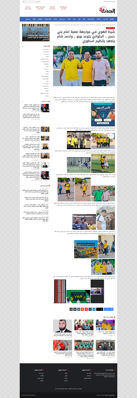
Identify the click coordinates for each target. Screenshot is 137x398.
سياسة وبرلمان (90, 19)
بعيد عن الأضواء (105, 25)
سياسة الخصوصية (64, 389)
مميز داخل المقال (44, 93)
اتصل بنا (57, 389)
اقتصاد (69, 19)
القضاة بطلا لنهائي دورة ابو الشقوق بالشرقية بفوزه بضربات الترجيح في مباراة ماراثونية (63, 353)
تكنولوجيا (40, 19)
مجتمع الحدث (45, 86)
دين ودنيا (28, 19)
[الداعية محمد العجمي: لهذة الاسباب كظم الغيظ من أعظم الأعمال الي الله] (62, 326)
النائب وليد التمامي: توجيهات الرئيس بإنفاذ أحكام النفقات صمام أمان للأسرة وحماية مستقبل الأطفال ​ (31, 155)
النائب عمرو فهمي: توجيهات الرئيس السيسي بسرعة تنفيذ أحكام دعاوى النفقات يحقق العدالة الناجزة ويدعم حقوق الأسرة (31, 165)
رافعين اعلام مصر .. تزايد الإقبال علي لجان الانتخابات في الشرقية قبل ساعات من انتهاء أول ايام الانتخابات (105, 353)
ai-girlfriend (46, 52)
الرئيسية (112, 19)
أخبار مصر (105, 19)
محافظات (99, 19)
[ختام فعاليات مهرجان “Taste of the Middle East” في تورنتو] (105, 325)
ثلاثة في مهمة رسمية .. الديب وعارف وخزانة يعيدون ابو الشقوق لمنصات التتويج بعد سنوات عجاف (84, 333)
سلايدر (47, 74)
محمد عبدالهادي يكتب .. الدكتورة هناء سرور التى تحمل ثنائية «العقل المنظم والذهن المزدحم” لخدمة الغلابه (31, 130)
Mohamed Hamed (31, 395)
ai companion (45, 49)
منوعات (55, 19)
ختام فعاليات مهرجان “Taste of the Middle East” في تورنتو (106, 332)
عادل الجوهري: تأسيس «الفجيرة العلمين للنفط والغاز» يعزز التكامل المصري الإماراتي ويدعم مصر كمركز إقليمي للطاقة (31, 107)
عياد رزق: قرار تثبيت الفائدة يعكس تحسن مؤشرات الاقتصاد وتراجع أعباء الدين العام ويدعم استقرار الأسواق (31, 116)
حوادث (74, 19)
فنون (79, 19)
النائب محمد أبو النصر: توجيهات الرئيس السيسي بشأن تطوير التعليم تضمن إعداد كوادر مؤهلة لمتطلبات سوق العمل (31, 146)
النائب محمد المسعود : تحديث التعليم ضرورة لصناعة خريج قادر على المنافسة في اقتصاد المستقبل (31, 138)
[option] (35, 32)
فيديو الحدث (46, 83)
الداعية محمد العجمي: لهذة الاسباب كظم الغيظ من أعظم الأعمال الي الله (63, 335)
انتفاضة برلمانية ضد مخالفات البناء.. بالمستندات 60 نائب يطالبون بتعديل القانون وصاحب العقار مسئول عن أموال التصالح (37, 36)
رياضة (84, 19)
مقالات (34, 19)
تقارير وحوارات (48, 19)
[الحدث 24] (107, 10)
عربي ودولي (62, 19)
